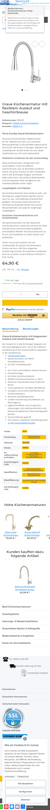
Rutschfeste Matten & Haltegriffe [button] (21, 628)
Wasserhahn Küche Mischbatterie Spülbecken (33, 469)
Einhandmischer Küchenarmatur (34, 437)
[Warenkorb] (45, 12)
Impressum (10, 776)
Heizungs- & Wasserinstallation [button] (20, 621)
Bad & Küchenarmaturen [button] (16, 606)
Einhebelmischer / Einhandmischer (34, 474)
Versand (25, 269)
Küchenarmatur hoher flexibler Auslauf (34, 481)
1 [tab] (22, 90)
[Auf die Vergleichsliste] (35, 44)
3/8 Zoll (25, 463)
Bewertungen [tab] (31, 328)
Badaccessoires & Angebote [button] (18, 635)
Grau (24, 431)
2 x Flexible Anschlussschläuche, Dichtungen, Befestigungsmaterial (34, 455)
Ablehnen (25, 799)
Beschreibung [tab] (10, 328)
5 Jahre (25, 487)
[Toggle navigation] (3, 11)
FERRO (25, 447)
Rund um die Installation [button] (16, 642)
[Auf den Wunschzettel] (42, 44)
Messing (26, 442)
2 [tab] (25, 90)
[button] (25, 316)
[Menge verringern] (5, 294)
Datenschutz (23, 776)
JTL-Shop (29, 806)
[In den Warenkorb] (4, 37)
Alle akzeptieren (25, 783)
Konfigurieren (25, 791)
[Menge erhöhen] (45, 294)
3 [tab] (28, 90)
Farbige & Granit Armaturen (25, 123)
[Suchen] (44, 20)
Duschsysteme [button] (10, 613)
